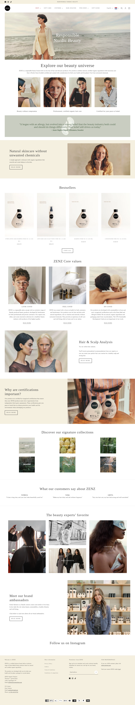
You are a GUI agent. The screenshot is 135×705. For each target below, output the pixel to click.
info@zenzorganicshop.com (15, 682)
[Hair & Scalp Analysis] (36, 351)
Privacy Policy (48, 664)
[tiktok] (11, 2)
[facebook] (5, 2)
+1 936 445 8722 (13, 692)
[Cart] (129, 8)
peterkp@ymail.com (13, 690)
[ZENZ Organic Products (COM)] (7, 8)
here (119, 669)
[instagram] (8, 2)
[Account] (125, 8)
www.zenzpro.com (106, 665)
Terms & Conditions (50, 670)
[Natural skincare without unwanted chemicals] (99, 159)
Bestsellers (67, 188)
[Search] (122, 8)
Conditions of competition (51, 673)
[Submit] (96, 672)
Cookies (47, 667)
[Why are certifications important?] (101, 401)
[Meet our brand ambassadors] (99, 607)
